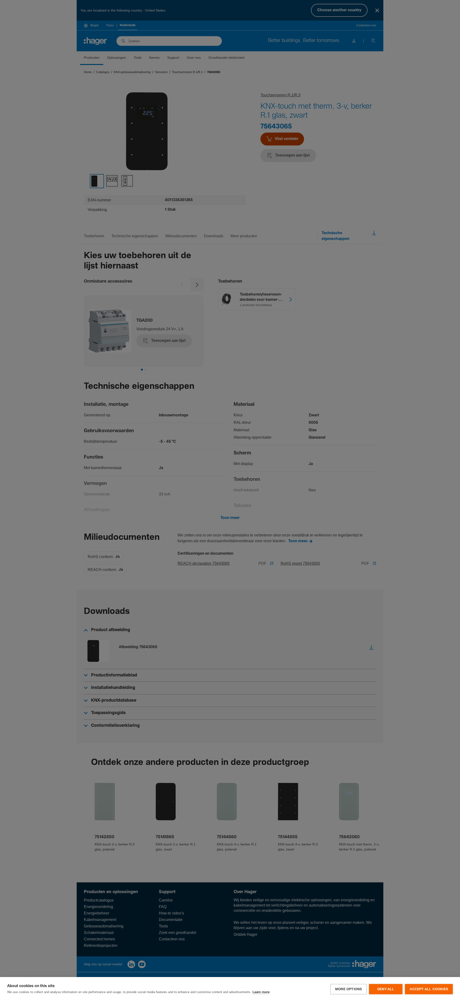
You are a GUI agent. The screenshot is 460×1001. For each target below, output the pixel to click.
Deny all (385, 989)
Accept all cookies (429, 989)
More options (348, 989)
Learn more (261, 992)
